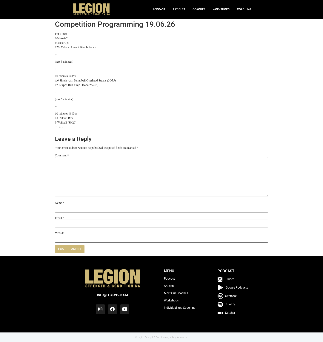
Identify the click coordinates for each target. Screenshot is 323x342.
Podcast (159, 9)
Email (59, 217)
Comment (62, 155)
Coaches (199, 9)
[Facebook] (112, 309)
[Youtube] (124, 309)
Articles (179, 9)
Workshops (221, 9)
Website (59, 232)
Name (59, 202)
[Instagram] (100, 309)
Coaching (244, 9)
